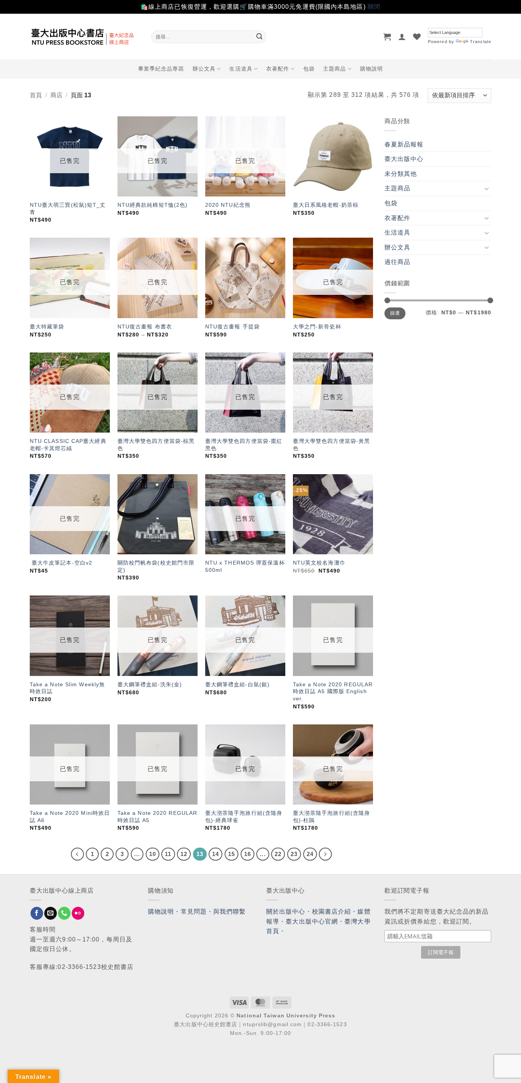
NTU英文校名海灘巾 (319, 563)
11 (168, 854)
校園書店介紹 (331, 911)
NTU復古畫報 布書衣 (144, 326)
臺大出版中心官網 (312, 921)
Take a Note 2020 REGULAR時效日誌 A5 (157, 816)
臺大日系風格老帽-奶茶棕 (326, 205)
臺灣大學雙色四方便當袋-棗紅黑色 (243, 444)
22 (278, 854)
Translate (480, 41)
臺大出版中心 (404, 159)
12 (183, 854)
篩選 (395, 313)
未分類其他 (400, 174)
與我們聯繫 (229, 911)
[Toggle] (486, 188)
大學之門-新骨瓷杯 (317, 326)
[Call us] (64, 913)
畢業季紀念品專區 (161, 69)
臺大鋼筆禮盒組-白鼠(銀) (237, 684)
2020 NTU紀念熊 (228, 205)
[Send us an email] (50, 913)
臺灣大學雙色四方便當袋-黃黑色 (331, 444)
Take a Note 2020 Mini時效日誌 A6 (70, 816)
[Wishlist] (417, 36)
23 (294, 854)
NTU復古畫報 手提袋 (232, 326)
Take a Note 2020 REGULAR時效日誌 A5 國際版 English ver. (333, 691)
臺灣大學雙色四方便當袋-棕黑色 (156, 444)
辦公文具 (204, 69)
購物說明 (371, 69)
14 (215, 854)
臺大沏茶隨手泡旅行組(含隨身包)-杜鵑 (331, 816)
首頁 (36, 95)
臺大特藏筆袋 (47, 326)
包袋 (309, 69)
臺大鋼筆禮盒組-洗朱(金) (149, 684)
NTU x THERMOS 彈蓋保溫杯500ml (245, 566)
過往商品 (397, 262)
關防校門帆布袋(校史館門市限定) (156, 566)
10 (152, 854)
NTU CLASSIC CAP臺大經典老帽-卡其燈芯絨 (68, 444)
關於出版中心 (286, 911)
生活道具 (240, 69)
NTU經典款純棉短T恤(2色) (152, 205)
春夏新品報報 (404, 144)
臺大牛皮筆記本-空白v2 (61, 563)
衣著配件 (277, 69)
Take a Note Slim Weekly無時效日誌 (67, 688)
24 (310, 854)
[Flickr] (78, 913)
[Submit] (259, 36)
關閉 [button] (374, 6)
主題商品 (334, 69)
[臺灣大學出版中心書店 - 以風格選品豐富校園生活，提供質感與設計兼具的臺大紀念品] (85, 37)
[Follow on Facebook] (37, 913)
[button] (387, 36)
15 (231, 854)
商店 (56, 95)
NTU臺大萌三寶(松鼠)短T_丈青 (68, 208)
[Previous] (77, 854)
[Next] (325, 854)
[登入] (402, 36)
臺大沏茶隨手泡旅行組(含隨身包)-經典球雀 (243, 816)
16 (247, 854)
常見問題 (194, 911)
